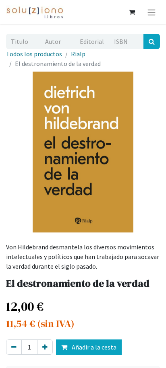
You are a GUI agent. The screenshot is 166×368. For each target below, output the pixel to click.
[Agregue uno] (45, 347)
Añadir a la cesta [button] (93, 347)
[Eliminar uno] (14, 347)
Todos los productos (34, 54)
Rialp (78, 54)
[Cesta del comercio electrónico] (132, 12)
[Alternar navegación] (151, 12)
